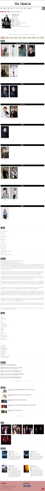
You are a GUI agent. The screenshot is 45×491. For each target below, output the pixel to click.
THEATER (25, 8)
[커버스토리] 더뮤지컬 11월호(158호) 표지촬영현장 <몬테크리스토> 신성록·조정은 (21, 389)
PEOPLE (21, 8)
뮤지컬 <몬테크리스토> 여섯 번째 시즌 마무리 (8, 364)
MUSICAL (17, 8)
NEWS (1, 8)
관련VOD (33, 37)
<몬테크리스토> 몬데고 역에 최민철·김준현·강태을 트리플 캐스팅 (11, 377)
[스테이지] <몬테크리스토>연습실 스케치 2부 (15, 410)
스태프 (11, 37)
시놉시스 (15, 37)
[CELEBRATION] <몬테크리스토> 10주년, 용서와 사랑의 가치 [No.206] (11, 367)
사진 (37, 37)
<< (13, 381)
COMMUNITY (29, 8)
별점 (20, 37)
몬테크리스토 (11, 451)
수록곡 (24, 37)
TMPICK (12, 8)
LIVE (14, 8)
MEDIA (9, 8)
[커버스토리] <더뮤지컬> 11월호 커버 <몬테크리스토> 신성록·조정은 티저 (20, 394)
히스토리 (42, 37)
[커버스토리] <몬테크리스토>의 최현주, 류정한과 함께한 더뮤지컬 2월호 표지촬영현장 (22, 405)
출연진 (7, 37)
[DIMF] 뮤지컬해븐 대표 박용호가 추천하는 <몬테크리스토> (17, 399)
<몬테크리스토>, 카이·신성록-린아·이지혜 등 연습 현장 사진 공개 (11, 370)
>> (31, 381)
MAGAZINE (5, 8)
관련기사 (28, 37)
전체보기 (2, 37)
